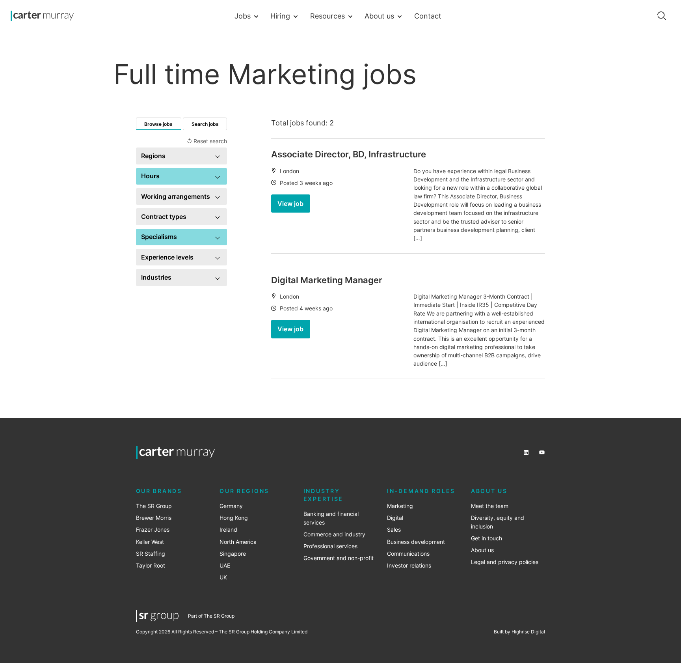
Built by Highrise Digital (519, 632)
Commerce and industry (334, 534)
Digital (395, 518)
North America (238, 542)
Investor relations (409, 565)
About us (379, 15)
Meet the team (489, 506)
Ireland (228, 530)
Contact (427, 15)
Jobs (242, 15)
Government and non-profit (338, 558)
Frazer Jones (152, 530)
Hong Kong (234, 518)
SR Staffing (150, 554)
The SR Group (154, 506)
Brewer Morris (153, 518)
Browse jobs (158, 124)
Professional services (330, 546)
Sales (394, 530)
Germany (231, 506)
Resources (327, 15)
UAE (225, 565)
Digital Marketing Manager (326, 280)
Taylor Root (150, 565)
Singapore (233, 554)
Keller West (150, 542)
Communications (408, 554)
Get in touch (486, 538)
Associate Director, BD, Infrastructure (348, 154)
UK (223, 577)
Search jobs (205, 124)
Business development (416, 542)
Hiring (280, 15)
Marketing (400, 506)
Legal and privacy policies (504, 562)
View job (290, 203)
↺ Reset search (207, 141)
